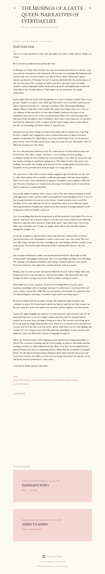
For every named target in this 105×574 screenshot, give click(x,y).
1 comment (33, 490)
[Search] (90, 7)
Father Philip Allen (51, 380)
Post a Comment (35, 529)
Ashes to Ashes (35, 524)
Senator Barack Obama (68, 380)
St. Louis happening (21, 384)
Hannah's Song (35, 485)
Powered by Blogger (55, 556)
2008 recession (25, 380)
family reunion (37, 380)
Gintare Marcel (60, 562)
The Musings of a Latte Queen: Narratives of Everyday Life (52, 14)
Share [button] (15, 376)
